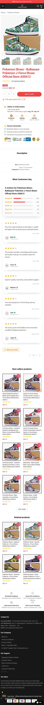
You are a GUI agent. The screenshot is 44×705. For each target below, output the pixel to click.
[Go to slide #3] (27, 61)
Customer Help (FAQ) (8, 669)
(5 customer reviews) (18, 81)
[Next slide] (40, 35)
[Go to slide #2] (16, 61)
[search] (38, 6)
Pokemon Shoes (13, 12)
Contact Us (4, 666)
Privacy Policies (6, 642)
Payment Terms (6, 660)
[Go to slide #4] (38, 61)
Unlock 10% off (4, 696)
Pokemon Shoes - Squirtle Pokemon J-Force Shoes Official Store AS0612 (31, 544)
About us (4, 637)
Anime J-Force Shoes (25, 167)
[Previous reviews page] (30, 355)
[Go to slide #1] (6, 61)
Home (3, 12)
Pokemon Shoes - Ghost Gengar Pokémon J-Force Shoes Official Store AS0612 (32, 576)
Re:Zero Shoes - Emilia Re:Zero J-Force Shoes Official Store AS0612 (30, 497)
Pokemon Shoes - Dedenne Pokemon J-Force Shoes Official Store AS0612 (10, 544)
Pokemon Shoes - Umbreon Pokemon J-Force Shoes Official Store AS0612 (11, 576)
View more (22, 509)
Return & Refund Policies (9, 663)
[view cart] (41, 6)
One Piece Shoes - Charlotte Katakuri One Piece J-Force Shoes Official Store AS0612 (11, 465)
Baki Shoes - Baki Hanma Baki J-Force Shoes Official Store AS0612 (31, 465)
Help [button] (40, 702)
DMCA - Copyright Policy (9, 645)
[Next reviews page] (40, 355)
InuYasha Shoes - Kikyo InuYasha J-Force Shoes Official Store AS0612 (10, 497)
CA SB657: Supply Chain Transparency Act (14, 648)
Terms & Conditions (7, 639)
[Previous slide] (4, 35)
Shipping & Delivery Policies (10, 657)
